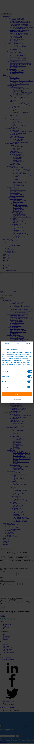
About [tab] (28, 343)
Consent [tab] (6, 343)
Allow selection (17, 399)
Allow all (17, 394)
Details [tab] (17, 343)
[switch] (29, 376)
